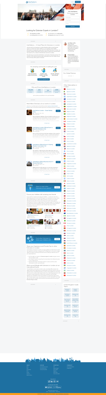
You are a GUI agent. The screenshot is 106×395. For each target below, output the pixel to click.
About (27, 366)
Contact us (28, 373)
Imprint (47, 391)
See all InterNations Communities (62, 394)
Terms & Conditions (52, 391)
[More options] (55, 41)
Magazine (55, 370)
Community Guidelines (70, 366)
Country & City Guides (43, 369)
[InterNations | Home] (30, 2)
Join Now (78, 1)
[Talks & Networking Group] (35, 213)
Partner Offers (55, 369)
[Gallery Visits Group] (52, 213)
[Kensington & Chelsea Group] (35, 224)
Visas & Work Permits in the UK (75, 300)
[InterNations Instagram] (54, 381)
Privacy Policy (58, 391)
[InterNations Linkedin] (51, 381)
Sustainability (29, 369)
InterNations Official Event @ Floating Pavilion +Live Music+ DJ (43, 145)
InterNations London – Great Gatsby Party (42, 111)
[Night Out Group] (52, 224)
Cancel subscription (56, 373)
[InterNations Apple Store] (49, 387)
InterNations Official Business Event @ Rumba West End (43, 162)
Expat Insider (55, 372)
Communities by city (43, 368)
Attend (58, 110)
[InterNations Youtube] (57, 381)
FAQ (54, 366)
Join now (73, 26)
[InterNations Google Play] (57, 387)
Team (27, 368)
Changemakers (69, 368)
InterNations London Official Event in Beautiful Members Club (43, 128)
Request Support (56, 368)
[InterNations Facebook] (49, 381)
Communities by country (44, 366)
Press (27, 370)
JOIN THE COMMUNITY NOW (43, 79)
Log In (72, 1)
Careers (28, 372)
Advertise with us (29, 375)
